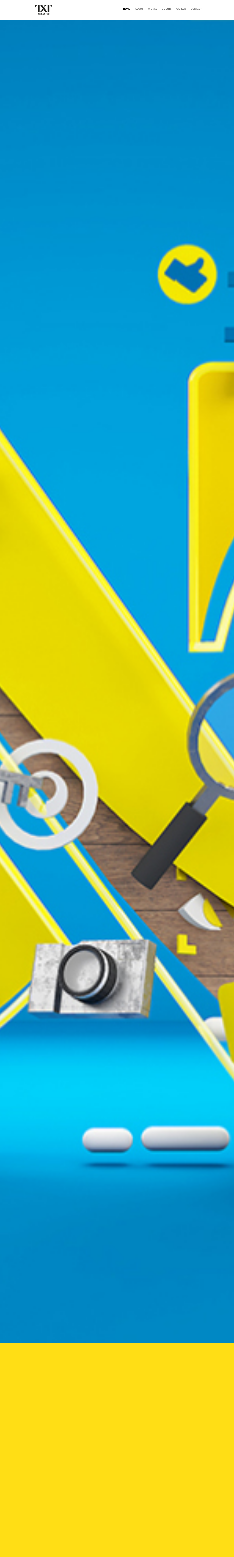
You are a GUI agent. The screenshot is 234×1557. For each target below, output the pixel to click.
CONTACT (196, 9)
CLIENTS (166, 9)
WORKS (152, 9)
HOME (126, 9)
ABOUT (139, 9)
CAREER (181, 9)
